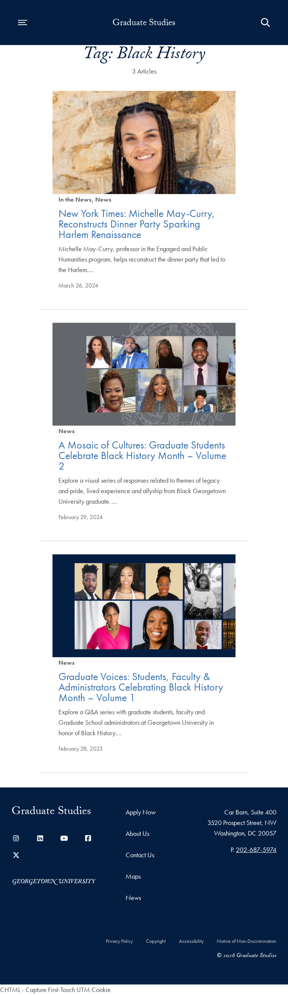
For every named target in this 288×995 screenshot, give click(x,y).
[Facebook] (88, 838)
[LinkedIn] (40, 838)
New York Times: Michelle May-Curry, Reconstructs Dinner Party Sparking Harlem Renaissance (136, 224)
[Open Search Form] (265, 22)
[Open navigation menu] (22, 22)
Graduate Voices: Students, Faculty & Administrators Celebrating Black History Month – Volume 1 (140, 687)
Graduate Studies (144, 24)
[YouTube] (64, 838)
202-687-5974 (256, 849)
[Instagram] (16, 838)
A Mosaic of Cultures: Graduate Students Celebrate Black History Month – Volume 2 (142, 455)
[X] (16, 855)
